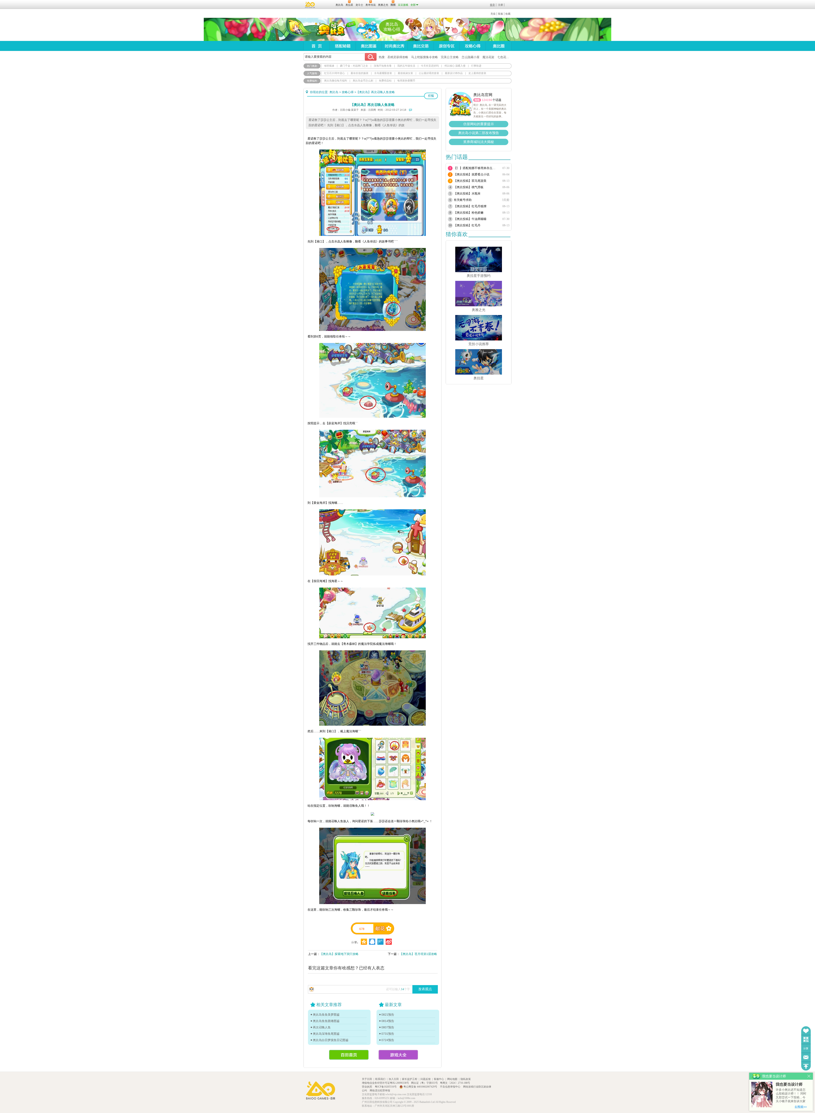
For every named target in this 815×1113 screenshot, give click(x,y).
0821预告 (387, 1014)
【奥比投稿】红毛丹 (467, 225)
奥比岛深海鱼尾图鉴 (326, 1033)
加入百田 (394, 1079)
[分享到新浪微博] (389, 942)
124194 (487, 100)
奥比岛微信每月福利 (335, 80)
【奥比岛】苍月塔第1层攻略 (418, 954)
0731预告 (387, 1033)
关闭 (809, 1076)
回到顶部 (806, 1066)
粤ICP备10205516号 (386, 1086)
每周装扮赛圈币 (406, 80)
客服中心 (439, 1079)
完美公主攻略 (450, 57)
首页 (317, 46)
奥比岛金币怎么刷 (363, 80)
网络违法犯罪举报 (380, 1090)
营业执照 (367, 1086)
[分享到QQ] (364, 942)
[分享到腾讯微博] (380, 942)
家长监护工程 (409, 1079)
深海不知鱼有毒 (383, 65)
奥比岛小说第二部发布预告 (478, 133)
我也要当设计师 (789, 1084)
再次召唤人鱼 (322, 1027)
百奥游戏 (310, 4)
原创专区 (446, 46)
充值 (493, 13)
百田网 (326, 4)
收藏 (507, 13)
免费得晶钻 (385, 80)
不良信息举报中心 (450, 1086)
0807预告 (387, 1027)
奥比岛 (330, 29)
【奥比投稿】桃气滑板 (468, 187)
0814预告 (387, 1021)
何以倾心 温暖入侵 (454, 65)
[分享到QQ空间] (372, 942)
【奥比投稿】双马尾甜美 (470, 180)
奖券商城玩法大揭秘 (478, 142)
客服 (500, 13)
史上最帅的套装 (477, 73)
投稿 (431, 96)
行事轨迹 (476, 65)
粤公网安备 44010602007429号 (420, 1086)
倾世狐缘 (329, 65)
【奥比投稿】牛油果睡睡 (470, 219)
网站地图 (452, 1079)
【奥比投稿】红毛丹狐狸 (470, 206)
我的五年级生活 (406, 65)
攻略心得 (472, 46)
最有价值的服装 (359, 73)
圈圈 (477, 100)
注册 (500, 4)
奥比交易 (421, 46)
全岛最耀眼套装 (383, 73)
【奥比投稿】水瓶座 (467, 193)
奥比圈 (498, 46)
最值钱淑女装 (405, 73)
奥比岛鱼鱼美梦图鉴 (326, 1014)
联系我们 (380, 1079)
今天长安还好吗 (430, 65)
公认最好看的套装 (429, 73)
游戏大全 (398, 1055)
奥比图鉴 (369, 46)
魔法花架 (488, 57)
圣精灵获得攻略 (397, 57)
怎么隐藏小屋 (470, 57)
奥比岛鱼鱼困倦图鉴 (326, 1021)
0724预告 (387, 1040)
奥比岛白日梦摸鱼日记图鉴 (330, 1040)
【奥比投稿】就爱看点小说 (471, 174)
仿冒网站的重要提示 (478, 124)
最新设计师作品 (454, 73)
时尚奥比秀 (395, 46)
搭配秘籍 (343, 46)
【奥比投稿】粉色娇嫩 (468, 212)
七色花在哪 (504, 57)
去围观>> (800, 1107)
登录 (492, 4)
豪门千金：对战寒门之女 (354, 65)
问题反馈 (806, 1057)
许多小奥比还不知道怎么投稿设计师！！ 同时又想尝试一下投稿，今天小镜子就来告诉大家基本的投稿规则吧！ (791, 1095)
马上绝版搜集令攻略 (424, 57)
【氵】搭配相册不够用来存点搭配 (476, 168)
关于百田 (367, 1079)
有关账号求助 (463, 200)
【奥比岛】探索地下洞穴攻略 (339, 954)
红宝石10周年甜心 (334, 73)
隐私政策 (466, 1079)
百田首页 (348, 1055)
